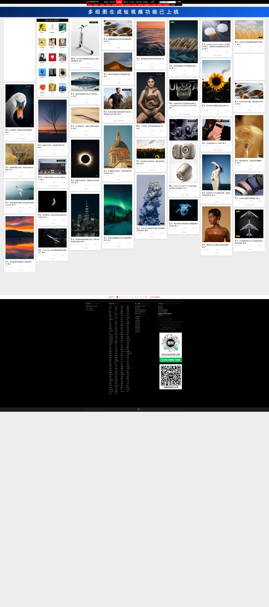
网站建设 (145, 2)
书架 (116, 393)
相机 (110, 315)
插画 (110, 325)
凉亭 (122, 348)
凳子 (127, 334)
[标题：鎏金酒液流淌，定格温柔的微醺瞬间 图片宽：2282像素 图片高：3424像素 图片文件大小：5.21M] (249, 136)
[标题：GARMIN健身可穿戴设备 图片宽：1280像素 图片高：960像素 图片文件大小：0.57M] (249, 185)
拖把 (116, 380)
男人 (116, 327)
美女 (110, 312)
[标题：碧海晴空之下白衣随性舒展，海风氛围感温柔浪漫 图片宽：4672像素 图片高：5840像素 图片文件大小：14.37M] (216, 172)
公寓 (110, 348)
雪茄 (110, 393)
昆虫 (116, 310)
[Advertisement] (19, 50)
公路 (122, 331)
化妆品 (111, 334)
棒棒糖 (117, 361)
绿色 (122, 310)
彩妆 (116, 308)
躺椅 (116, 357)
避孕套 (111, 319)
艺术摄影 (121, 5)
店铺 (127, 387)
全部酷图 (137, 316)
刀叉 (116, 366)
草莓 (116, 355)
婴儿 (110, 314)
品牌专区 (159, 5)
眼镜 (122, 355)
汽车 (116, 306)
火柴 (122, 359)
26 (152, 2)
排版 (116, 359)
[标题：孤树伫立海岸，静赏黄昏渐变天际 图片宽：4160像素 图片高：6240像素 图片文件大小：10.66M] (52, 121)
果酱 (110, 372)
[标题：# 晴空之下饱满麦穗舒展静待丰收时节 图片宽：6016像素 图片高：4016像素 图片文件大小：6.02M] (249, 29)
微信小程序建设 (162, 312)
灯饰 (116, 382)
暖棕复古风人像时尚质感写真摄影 (217, 245)
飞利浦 (122, 351)
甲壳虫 (122, 391)
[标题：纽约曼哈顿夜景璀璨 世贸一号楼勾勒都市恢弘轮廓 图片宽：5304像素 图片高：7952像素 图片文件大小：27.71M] (85, 215)
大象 (127, 321)
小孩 (127, 312)
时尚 (116, 334)
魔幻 (122, 387)
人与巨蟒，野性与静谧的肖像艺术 (152, 126)
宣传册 (128, 317)
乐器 (116, 378)
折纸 (127, 361)
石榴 (122, 382)
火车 (127, 359)
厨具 (122, 365)
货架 (116, 348)
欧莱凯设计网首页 (140, 306)
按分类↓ (90, 5)
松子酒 (111, 391)
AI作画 (134, 5)
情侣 (127, 349)
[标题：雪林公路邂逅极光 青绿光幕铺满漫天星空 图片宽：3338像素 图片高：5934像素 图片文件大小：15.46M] (118, 209)
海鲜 (122, 384)
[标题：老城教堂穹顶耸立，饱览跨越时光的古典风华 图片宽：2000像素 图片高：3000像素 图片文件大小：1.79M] (118, 146)
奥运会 (128, 340)
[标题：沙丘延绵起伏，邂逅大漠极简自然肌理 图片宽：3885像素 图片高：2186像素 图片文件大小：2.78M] (85, 115)
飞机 (116, 317)
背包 (110, 366)
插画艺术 (140, 5)
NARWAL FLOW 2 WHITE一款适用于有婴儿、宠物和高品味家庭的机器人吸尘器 (216, 47)
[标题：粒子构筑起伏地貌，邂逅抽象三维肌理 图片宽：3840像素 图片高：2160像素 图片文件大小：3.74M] (249, 91)
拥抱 (110, 351)
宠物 (127, 357)
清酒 (127, 376)
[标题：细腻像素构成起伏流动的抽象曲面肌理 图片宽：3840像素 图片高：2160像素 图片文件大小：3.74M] (118, 28)
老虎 (127, 306)
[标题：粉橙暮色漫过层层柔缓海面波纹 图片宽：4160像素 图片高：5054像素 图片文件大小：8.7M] (151, 38)
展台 (127, 385)
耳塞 (127, 355)
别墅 (122, 338)
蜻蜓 (127, 378)
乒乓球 (128, 389)
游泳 (116, 349)
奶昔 (116, 372)
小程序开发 (138, 2)
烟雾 (122, 378)
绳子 (122, 380)
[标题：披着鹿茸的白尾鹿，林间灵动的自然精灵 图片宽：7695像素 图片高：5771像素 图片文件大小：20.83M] (19, 154)
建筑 (122, 312)
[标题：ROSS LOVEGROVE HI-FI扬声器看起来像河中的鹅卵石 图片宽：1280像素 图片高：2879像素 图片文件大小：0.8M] (183, 151)
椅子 (122, 314)
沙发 (122, 315)
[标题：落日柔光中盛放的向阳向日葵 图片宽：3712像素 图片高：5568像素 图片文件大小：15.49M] (216, 81)
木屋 (116, 387)
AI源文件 (125, 2)
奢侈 (122, 334)
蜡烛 (116, 365)
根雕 (122, 368)
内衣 (127, 315)
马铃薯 (111, 342)
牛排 (127, 384)
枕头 (127, 370)
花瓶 (110, 378)
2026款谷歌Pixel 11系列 (214, 143)
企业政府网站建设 (163, 310)
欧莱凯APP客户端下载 (164, 314)
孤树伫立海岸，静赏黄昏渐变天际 (54, 145)
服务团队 (160, 308)
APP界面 (137, 324)
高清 (122, 325)
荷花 (110, 387)
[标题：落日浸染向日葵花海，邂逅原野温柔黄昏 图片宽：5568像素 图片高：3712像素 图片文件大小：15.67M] (151, 149)
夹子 (127, 391)
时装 (122, 306)
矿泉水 (111, 336)
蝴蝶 (127, 372)
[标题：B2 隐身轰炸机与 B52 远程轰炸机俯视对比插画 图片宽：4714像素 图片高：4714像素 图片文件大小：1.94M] (249, 224)
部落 (110, 344)
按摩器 (111, 380)
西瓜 (122, 340)
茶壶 (127, 374)
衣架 (110, 384)
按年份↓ (108, 5)
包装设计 (127, 5)
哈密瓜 (111, 340)
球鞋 (110, 355)
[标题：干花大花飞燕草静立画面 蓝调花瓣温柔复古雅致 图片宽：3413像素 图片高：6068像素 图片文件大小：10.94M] (151, 200)
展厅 (122, 385)
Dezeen (122, 361)
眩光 (122, 319)
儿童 (116, 351)
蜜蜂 (122, 349)
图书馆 (117, 385)
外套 (116, 374)
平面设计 (114, 5)
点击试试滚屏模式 (155, 297)
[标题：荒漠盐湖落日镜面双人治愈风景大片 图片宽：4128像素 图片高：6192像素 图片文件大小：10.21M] (19, 237)
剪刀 (116, 376)
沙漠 (110, 368)
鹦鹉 (110, 329)
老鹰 (116, 368)
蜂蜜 (116, 342)
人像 (122, 323)
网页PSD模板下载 (140, 312)
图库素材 (119, 2)
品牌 (116, 321)
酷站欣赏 (112, 2)
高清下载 (166, 5)
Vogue (128, 342)
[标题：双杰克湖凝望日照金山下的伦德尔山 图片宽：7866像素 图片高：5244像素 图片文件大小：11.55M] (85, 81)
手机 (127, 332)
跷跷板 (122, 374)
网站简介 (160, 306)
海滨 (122, 346)
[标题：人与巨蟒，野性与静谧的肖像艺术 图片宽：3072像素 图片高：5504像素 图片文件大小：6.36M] (151, 97)
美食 (110, 323)
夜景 (127, 346)
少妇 (122, 327)
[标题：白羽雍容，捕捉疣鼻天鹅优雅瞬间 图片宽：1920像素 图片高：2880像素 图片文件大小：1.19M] (19, 105)
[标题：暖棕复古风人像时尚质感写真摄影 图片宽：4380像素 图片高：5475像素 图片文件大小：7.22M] (216, 224)
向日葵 (111, 331)
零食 (122, 376)
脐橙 (110, 353)
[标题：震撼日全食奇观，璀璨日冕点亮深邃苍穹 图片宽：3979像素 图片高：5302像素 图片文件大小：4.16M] (85, 159)
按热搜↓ (102, 5)
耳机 (127, 314)
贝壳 (116, 384)
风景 (122, 308)
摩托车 (128, 323)
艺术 (116, 325)
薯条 (110, 370)
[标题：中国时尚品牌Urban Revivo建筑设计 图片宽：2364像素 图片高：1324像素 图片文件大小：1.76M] (52, 167)
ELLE (122, 342)
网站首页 (106, 2)
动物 (127, 308)
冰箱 (127, 331)
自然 (122, 321)
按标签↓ (96, 5)
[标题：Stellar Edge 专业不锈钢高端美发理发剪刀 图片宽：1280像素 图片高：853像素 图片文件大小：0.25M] (52, 237)
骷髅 (122, 366)
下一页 (145, 297)
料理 (110, 385)
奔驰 (127, 344)
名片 (122, 317)
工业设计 (153, 5)
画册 (122, 336)
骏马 (110, 376)
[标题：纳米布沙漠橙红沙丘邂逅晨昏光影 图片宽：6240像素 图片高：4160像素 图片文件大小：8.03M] (118, 62)
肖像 (127, 336)
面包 (127, 329)
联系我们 (160, 315)
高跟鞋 (128, 338)
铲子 (122, 363)
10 (140, 297)
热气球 (128, 368)
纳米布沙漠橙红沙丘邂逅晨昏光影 (119, 74)
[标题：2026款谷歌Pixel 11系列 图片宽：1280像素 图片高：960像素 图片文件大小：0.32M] (216, 130)
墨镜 (122, 372)
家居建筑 (147, 5)
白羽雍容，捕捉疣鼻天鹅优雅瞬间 (21, 130)
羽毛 (116, 389)
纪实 (116, 338)
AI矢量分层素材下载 (140, 310)
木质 (127, 382)
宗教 (127, 327)
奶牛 (110, 363)
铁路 (127, 348)
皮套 (110, 382)
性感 (110, 317)
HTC (116, 344)
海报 (110, 359)
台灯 (127, 363)
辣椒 (116, 391)
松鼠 (116, 340)
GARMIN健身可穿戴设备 (247, 198)
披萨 (116, 323)
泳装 (127, 365)
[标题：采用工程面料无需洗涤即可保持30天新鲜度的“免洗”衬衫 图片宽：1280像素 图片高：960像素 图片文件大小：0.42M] (118, 98)
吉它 (127, 380)
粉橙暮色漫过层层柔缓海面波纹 (151, 59)
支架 (122, 370)
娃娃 (110, 357)
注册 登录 (179, 5)
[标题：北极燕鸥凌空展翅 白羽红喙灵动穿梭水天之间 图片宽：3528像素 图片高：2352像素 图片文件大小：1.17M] (19, 190)
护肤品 (111, 374)
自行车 (117, 314)
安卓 (116, 370)
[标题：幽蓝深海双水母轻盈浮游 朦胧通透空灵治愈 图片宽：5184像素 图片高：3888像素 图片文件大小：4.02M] (183, 210)
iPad (122, 344)
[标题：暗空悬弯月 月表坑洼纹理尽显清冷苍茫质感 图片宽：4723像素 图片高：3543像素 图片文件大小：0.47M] (52, 201)
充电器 (128, 366)
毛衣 (116, 353)
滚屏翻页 (172, 5)
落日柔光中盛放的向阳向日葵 (216, 105)
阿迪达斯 (128, 353)
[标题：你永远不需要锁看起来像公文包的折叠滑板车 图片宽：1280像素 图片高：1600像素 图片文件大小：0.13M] (85, 38)
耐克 (122, 353)
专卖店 (111, 389)
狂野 (110, 327)
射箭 (110, 349)
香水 (110, 346)
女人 (110, 306)
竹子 (116, 346)
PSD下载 (131, 2)
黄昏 (110, 365)
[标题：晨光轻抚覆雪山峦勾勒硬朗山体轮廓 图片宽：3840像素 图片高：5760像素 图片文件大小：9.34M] (183, 41)
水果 (110, 308)
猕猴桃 (128, 351)
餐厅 (110, 361)
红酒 (116, 336)
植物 (127, 310)
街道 (116, 331)
